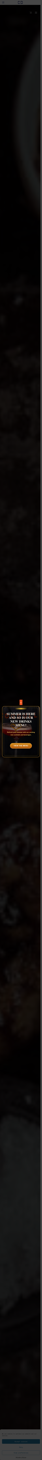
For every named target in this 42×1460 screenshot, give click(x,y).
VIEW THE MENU (21, 746)
